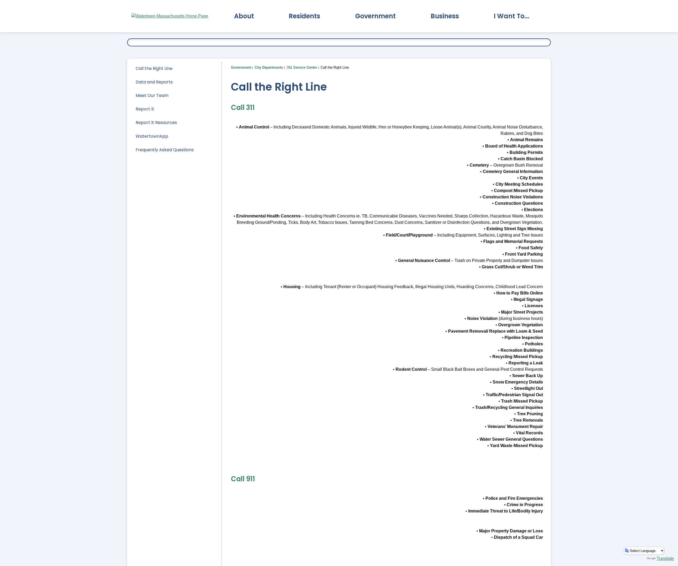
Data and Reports (154, 82)
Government (241, 67)
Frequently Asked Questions (165, 150)
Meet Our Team (152, 95)
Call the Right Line (154, 68)
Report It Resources (156, 122)
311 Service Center (301, 67)
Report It (145, 109)
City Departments (268, 67)
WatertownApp (152, 136)
